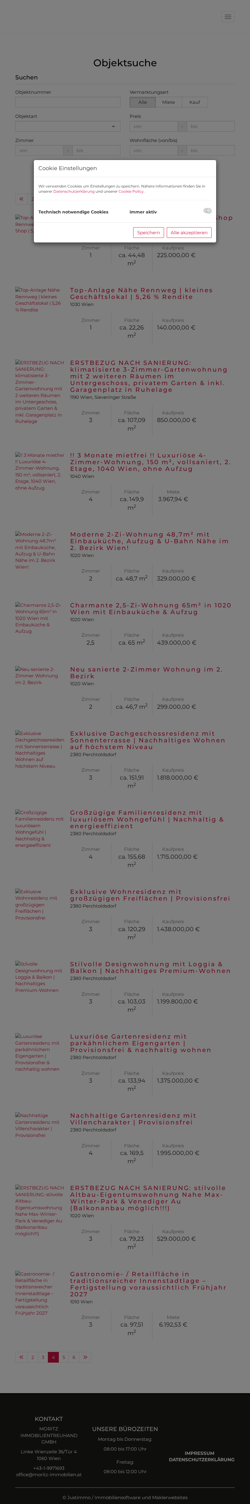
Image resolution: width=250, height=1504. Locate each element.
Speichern (148, 232)
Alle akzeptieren (189, 232)
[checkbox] (207, 210)
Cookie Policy (131, 191)
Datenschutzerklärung (74, 191)
